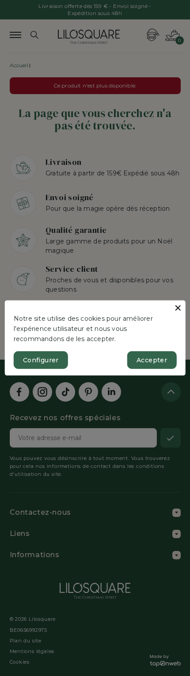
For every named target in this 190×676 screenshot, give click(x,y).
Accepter (152, 360)
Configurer (41, 360)
